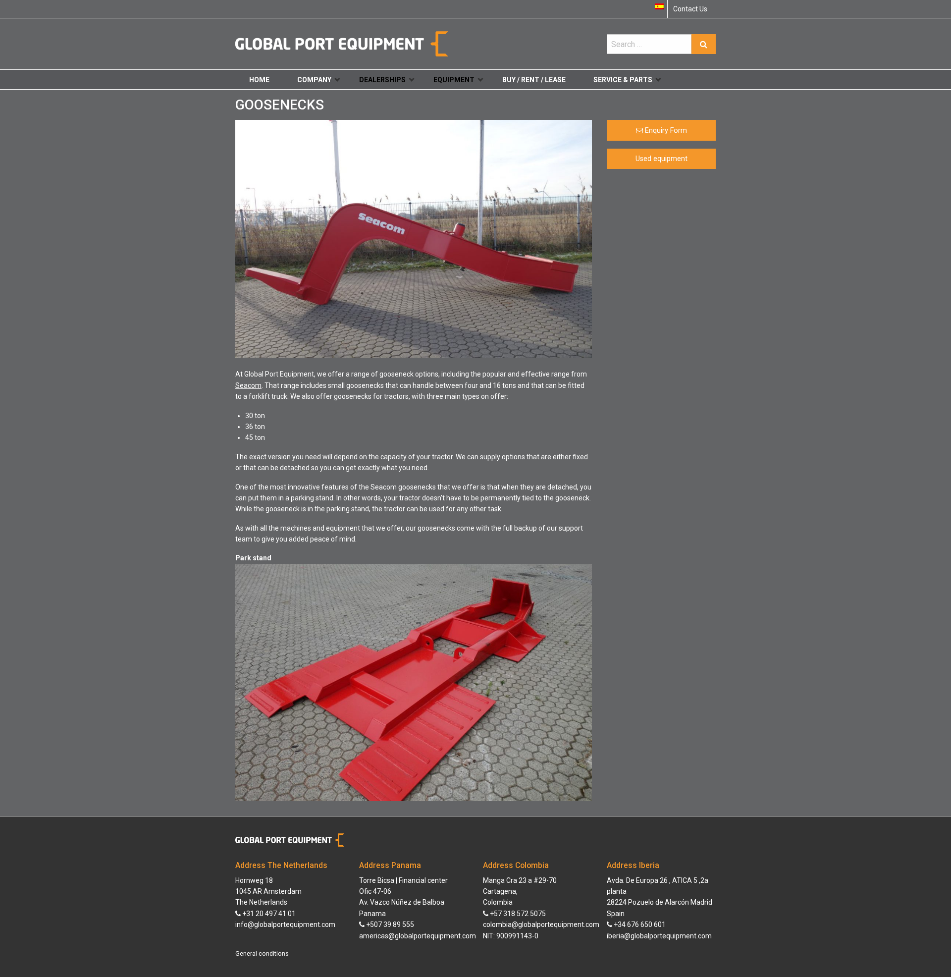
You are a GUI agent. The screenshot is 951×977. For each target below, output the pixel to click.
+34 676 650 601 (639, 924)
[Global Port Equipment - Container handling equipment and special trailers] (341, 44)
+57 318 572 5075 (517, 914)
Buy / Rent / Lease (534, 80)
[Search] (703, 44)
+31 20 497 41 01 (268, 914)
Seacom (248, 385)
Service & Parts (622, 80)
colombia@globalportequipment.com (541, 924)
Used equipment (661, 159)
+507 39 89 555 (389, 924)
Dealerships (382, 80)
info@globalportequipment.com (285, 924)
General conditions (262, 953)
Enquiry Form (665, 130)
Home (259, 80)
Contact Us (690, 9)
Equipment (454, 80)
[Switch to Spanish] (659, 6)
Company (314, 80)
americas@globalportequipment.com (417, 936)
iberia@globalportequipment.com (659, 936)
